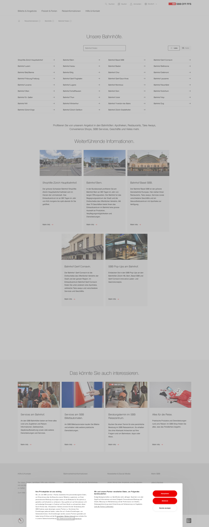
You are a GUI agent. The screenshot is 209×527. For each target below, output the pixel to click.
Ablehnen (165, 501)
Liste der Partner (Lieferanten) (103, 506)
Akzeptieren (165, 493)
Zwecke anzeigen (165, 508)
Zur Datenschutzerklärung (65, 518)
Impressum (78, 518)
